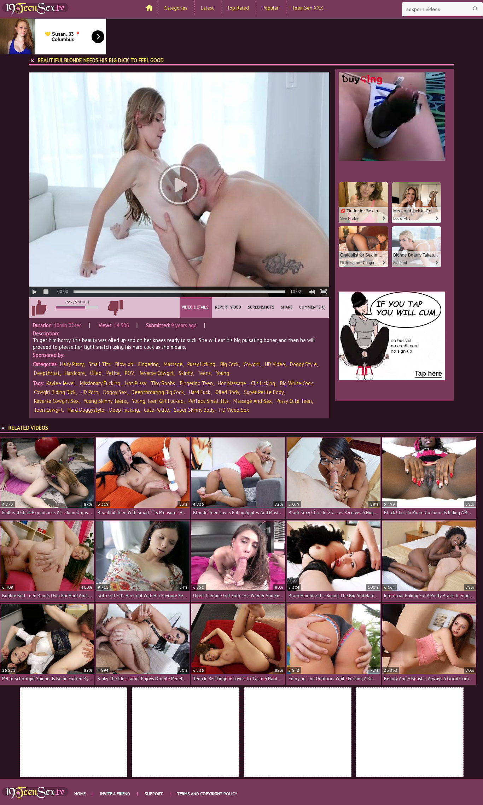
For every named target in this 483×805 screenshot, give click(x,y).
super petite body (264, 392)
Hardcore (75, 373)
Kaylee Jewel (60, 383)
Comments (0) (312, 307)
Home (80, 793)
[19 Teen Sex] (35, 8)
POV (129, 373)
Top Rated (238, 8)
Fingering (148, 364)
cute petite (156, 409)
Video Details (195, 307)
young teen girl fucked (158, 401)
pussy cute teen (294, 401)
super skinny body (194, 409)
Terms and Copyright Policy (207, 793)
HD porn (89, 392)
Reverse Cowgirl (156, 373)
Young (222, 373)
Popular (270, 8)
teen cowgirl (48, 409)
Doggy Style (303, 364)
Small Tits (99, 364)
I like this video (38, 307)
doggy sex (115, 392)
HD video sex (234, 409)
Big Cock (229, 364)
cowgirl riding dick (55, 392)
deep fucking (124, 409)
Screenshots (261, 307)
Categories (175, 8)
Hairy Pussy (71, 364)
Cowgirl (252, 364)
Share (286, 307)
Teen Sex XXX (307, 8)
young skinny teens (105, 401)
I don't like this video (115, 307)
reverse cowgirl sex (56, 401)
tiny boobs (163, 383)
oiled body (227, 392)
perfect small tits (208, 401)
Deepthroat (47, 373)
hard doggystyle (86, 409)
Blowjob (124, 364)
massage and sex (252, 401)
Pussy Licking (201, 364)
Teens (204, 373)
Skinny (186, 373)
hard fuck (199, 392)
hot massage (232, 383)
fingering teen (196, 383)
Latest (207, 8)
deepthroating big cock (158, 392)
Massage (173, 364)
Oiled (95, 373)
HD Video (275, 364)
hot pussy (135, 383)
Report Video (228, 307)
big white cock (296, 383)
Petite (113, 373)
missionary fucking (100, 383)
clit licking (263, 383)
